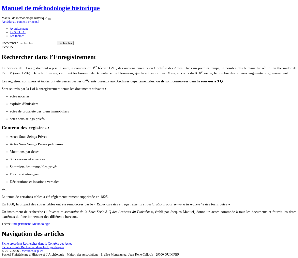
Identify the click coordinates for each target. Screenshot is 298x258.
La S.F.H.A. (18, 32)
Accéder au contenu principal (20, 21)
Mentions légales (32, 251)
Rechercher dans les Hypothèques (33, 247)
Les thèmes (17, 36)
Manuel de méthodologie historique (51, 8)
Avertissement (19, 28)
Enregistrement (21, 224)
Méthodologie (41, 224)
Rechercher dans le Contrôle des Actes (37, 243)
